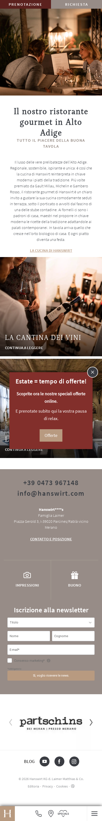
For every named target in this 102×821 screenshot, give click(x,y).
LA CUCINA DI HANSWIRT (51, 250)
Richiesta (76, 4)
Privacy (47, 786)
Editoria (33, 786)
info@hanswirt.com (51, 493)
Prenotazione (25, 4)
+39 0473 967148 (51, 482)
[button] (94, 813)
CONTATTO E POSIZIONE (51, 538)
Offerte (51, 435)
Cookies (62, 786)
